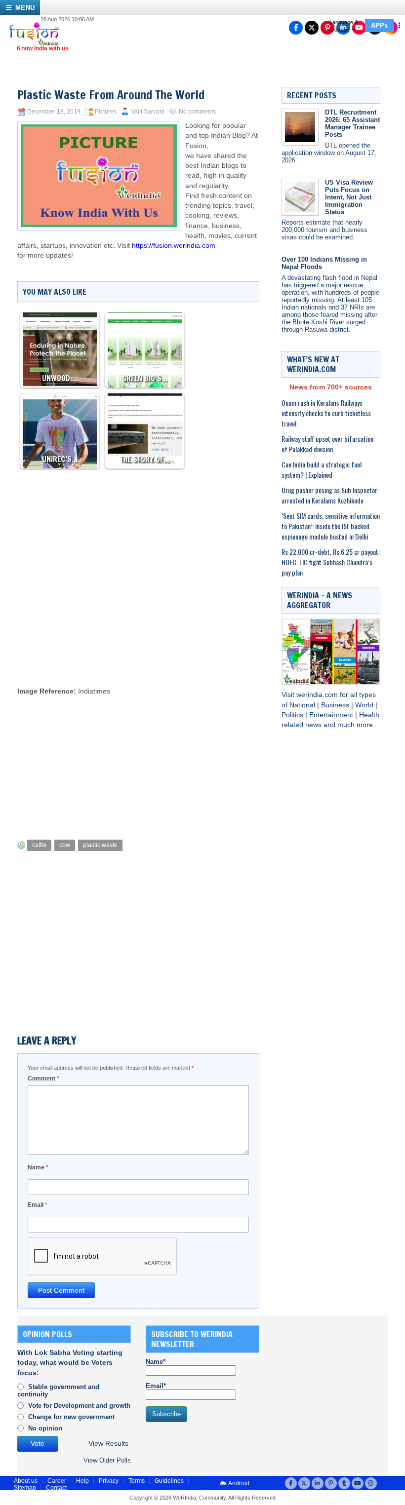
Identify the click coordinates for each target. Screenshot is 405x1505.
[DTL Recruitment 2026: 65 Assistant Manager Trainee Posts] (300, 127)
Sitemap (25, 1487)
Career (56, 1480)
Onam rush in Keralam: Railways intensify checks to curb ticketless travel (326, 412)
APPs (379, 25)
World (365, 705)
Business (336, 705)
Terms (136, 1480)
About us (26, 1480)
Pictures (106, 111)
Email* (156, 1385)
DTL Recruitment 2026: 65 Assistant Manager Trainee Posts (352, 123)
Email (37, 1204)
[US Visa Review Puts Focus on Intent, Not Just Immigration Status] (300, 197)
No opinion (45, 1428)
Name (38, 1167)
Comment (43, 1078)
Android (238, 1483)
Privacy (109, 1480)
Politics (293, 715)
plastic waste (100, 845)
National (303, 705)
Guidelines (169, 1480)
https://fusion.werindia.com (173, 245)
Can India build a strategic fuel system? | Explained (322, 469)
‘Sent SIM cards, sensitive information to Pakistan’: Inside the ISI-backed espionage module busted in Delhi (331, 525)
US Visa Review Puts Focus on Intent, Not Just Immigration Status (349, 197)
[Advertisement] (197, 651)
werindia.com (318, 694)
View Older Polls (107, 1460)
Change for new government (71, 1417)
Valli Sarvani (147, 111)
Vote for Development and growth (79, 1405)
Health (369, 715)
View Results (108, 1443)
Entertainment (332, 715)
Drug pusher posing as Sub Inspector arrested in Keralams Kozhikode (329, 495)
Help (82, 1480)
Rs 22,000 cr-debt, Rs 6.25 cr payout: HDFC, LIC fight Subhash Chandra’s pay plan (331, 562)
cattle (39, 845)
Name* (155, 1361)
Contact (56, 1487)
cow (64, 845)
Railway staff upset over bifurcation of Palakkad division (327, 443)
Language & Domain (343, 26)
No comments (197, 111)
